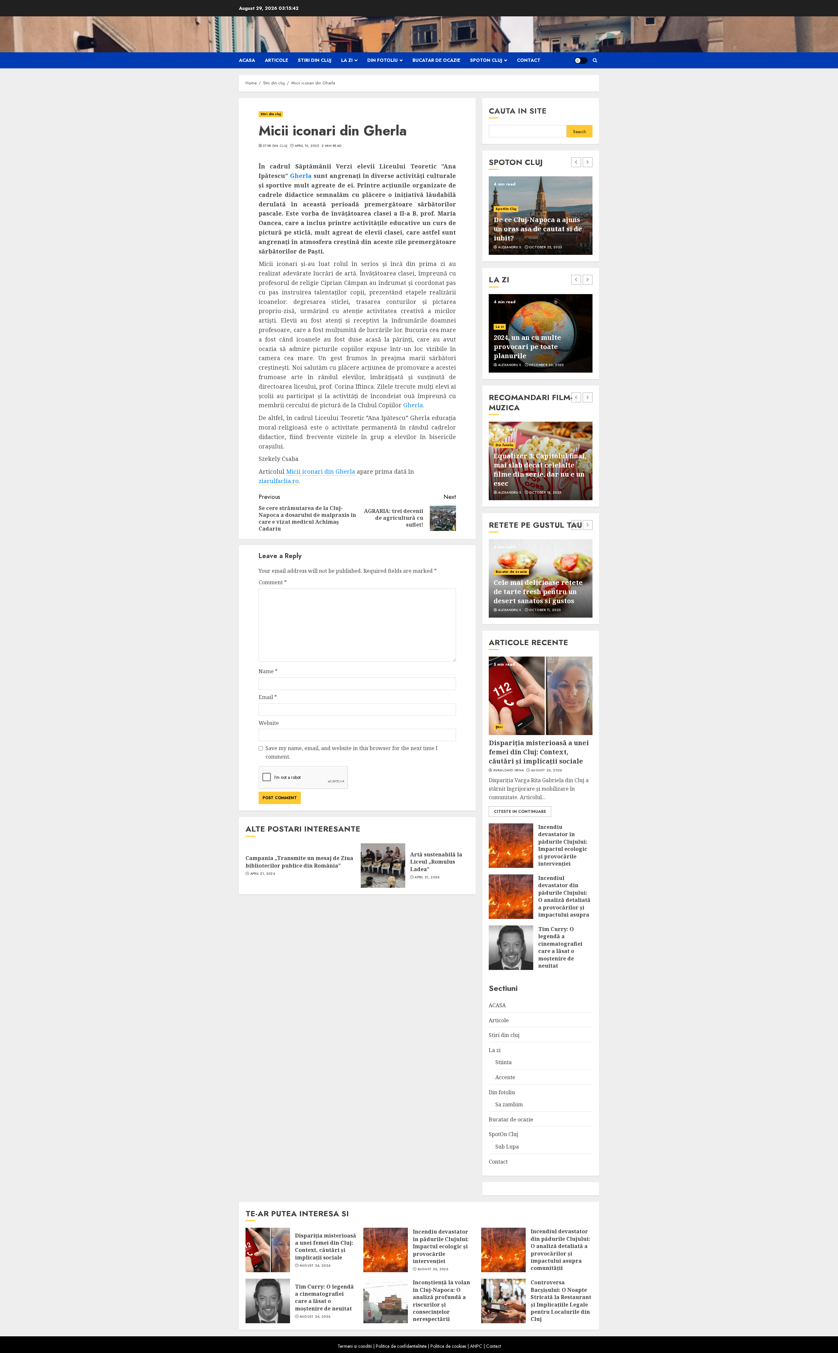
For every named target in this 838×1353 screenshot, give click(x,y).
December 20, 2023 (546, 365)
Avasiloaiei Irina (508, 770)
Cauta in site (518, 110)
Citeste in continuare (520, 812)
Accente (505, 1077)
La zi (347, 60)
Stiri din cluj (314, 60)
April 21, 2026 (262, 873)
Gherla (301, 176)
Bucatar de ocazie (436, 60)
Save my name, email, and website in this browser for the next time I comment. (351, 752)
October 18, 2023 (545, 492)
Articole (276, 60)
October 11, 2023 (545, 610)
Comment (273, 582)
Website (269, 723)
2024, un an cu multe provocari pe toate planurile (527, 346)
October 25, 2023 (545, 247)
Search (579, 132)
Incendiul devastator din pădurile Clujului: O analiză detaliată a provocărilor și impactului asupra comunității (564, 899)
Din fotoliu (382, 60)
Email (268, 697)
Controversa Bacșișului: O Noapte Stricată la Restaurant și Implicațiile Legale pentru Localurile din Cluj (561, 1301)
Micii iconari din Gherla (320, 471)
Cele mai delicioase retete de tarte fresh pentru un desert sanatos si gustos (538, 591)
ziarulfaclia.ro (279, 481)
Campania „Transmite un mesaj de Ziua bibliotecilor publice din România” (299, 861)
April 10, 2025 (307, 146)
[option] (540, 215)
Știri (499, 727)
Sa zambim (509, 1104)
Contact (528, 60)
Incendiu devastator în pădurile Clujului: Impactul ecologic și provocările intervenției (562, 845)
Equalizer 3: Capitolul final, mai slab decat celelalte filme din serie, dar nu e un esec (540, 469)
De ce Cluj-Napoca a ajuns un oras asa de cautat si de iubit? (538, 228)
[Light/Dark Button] (581, 60)
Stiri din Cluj (275, 146)
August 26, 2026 (546, 770)
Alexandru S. (510, 247)
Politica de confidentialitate (401, 1346)
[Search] (595, 60)
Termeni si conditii (354, 1346)
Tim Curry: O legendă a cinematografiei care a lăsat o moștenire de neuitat (560, 947)
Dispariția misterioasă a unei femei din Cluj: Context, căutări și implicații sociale (539, 751)
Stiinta (503, 1062)
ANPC (476, 1346)
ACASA (247, 60)
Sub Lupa (507, 1146)
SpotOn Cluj (486, 60)
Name (268, 671)
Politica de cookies (448, 1346)
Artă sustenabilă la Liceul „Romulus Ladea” (436, 862)
